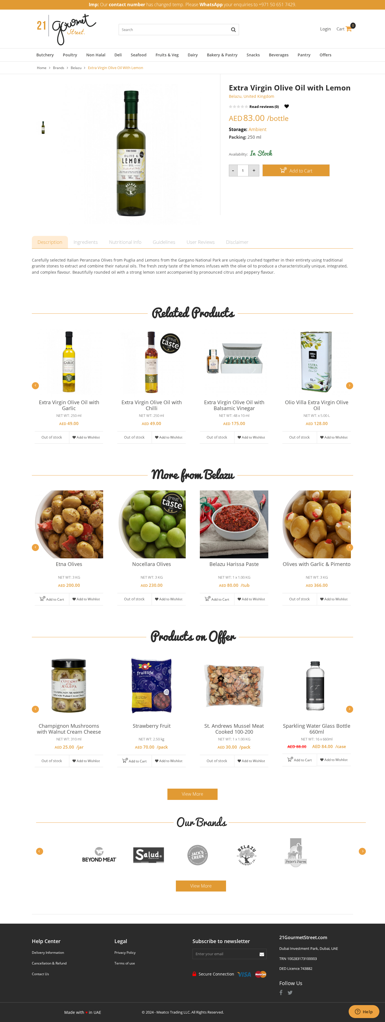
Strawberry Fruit (152, 725)
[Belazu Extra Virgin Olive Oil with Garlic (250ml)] (69, 363)
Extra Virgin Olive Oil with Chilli (151, 405)
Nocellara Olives (151, 564)
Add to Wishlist (88, 437)
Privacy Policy (125, 952)
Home (42, 67)
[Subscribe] (262, 954)
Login (325, 29)
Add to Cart (300, 171)
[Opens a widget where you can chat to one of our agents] (363, 1012)
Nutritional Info (125, 242)
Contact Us (40, 974)
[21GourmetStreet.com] (66, 28)
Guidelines (164, 242)
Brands (58, 67)
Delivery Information (48, 952)
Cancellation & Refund (49, 963)
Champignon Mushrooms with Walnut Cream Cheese (69, 728)
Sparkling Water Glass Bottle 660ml (316, 728)
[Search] (233, 29)
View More (192, 794)
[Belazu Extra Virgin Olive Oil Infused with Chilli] (151, 363)
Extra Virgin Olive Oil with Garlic (69, 405)
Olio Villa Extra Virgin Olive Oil (316, 405)
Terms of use (124, 963)
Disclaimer (237, 242)
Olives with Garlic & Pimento (317, 564)
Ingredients (86, 242)
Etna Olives (69, 564)
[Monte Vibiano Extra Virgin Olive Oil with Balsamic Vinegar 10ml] (234, 363)
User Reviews (201, 242)
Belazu (76, 67)
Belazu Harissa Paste (234, 564)
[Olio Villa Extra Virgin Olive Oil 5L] (316, 363)
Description (49, 242)
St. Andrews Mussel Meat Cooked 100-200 (234, 728)
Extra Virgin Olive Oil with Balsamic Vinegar (234, 405)
